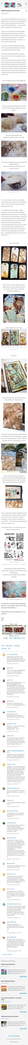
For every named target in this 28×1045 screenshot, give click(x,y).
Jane (8, 680)
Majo (8, 668)
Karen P (9, 889)
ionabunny (10, 823)
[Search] (26, 4)
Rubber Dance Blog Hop (8, 964)
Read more (23, 976)
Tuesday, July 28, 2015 (13, 884)
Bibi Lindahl (10, 838)
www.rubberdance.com (17, 638)
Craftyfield (10, 711)
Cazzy (8, 800)
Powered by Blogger (14, 1036)
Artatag (9, 701)
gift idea (4, 648)
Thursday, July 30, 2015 (13, 899)
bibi (3, 645)
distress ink (9, 645)
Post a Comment (7, 954)
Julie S (9, 735)
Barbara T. (9, 874)
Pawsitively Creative (12, 904)
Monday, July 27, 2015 (13, 833)
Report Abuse (14, 1042)
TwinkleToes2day (12, 788)
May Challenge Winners (8, 981)
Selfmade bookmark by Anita (9, 1016)
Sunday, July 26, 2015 (13, 663)
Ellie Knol (9, 863)
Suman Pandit (11, 654)
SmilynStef (10, 723)
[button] (26, 11)
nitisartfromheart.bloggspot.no (15, 750)
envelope (16, 645)
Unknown (9, 764)
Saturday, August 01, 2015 (14, 933)
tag (9, 648)
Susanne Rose (11, 811)
